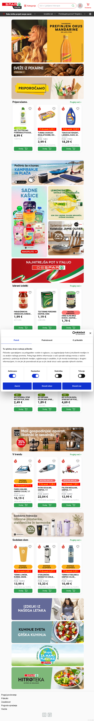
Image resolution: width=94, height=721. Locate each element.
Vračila (4, 709)
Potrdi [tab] (16, 340)
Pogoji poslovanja (8, 695)
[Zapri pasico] (90, 333)
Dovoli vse (76, 386)
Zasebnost (6, 702)
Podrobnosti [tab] (47, 340)
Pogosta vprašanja (9, 705)
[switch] (35, 376)
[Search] (73, 6)
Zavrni (17, 386)
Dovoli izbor (47, 386)
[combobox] (55, 6)
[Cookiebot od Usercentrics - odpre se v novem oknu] (74, 333)
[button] (12, 5)
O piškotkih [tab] (78, 340)
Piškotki (4, 698)
